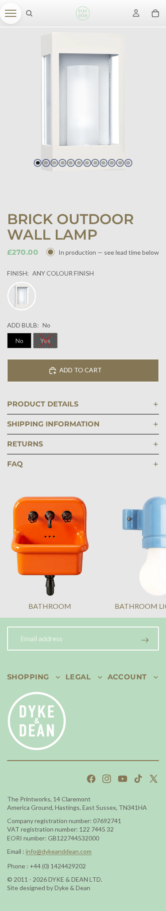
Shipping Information (53, 424)
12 (128, 163)
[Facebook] (91, 778)
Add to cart (80, 370)
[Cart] (155, 13)
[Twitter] (153, 778)
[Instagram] (106, 778)
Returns (25, 444)
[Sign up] (145, 640)
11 (120, 163)
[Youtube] (122, 778)
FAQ (15, 464)
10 (112, 163)
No (19, 340)
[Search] (29, 13)
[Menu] (10, 13)
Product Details (42, 404)
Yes (45, 340)
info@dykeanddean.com (59, 851)
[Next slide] (148, 554)
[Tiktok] (138, 778)
